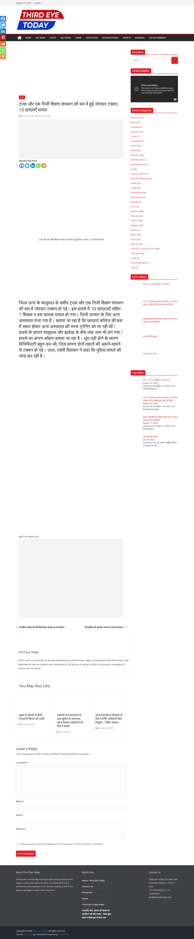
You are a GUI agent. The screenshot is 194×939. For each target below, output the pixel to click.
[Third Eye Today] (19, 37)
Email (19, 815)
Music (133, 206)
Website (20, 828)
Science (134, 230)
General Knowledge (140, 178)
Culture (134, 150)
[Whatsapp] (38, 165)
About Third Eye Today (93, 880)
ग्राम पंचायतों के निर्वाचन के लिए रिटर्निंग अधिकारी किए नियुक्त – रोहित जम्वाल (109, 718)
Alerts (133, 122)
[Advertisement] (71, 139)
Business (140, 37)
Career (134, 136)
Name (20, 801)
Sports (127, 37)
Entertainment (157, 37)
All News (40, 37)
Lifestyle (134, 202)
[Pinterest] (3, 37)
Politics (134, 220)
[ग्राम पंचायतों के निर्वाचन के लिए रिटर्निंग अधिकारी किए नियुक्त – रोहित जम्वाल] (109, 694)
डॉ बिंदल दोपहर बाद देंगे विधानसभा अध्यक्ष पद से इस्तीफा (41, 627)
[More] (43, 165)
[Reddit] (3, 44)
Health (134, 183)
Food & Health (137, 173)
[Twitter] (27, 165)
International (110, 37)
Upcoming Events (139, 262)
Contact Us (87, 886)
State (53, 37)
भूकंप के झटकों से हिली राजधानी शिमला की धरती (31, 717)
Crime (78, 37)
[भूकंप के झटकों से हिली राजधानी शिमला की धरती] (33, 694)
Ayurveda (135, 127)
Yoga (133, 267)
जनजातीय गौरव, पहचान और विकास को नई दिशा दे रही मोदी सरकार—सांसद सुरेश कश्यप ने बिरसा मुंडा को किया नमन (96, 914)
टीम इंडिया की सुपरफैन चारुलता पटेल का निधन (104, 627)
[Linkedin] (32, 165)
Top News (135, 253)
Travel (133, 258)
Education (92, 37)
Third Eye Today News (141, 248)
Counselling (136, 141)
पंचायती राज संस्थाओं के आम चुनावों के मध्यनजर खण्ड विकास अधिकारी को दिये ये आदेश (70, 720)
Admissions (136, 117)
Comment (22, 762)
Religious (135, 225)
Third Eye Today (44, 116)
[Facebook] (21, 165)
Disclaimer (87, 892)
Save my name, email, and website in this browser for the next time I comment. (61, 844)
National (66, 37)
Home (28, 37)
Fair (132, 169)
